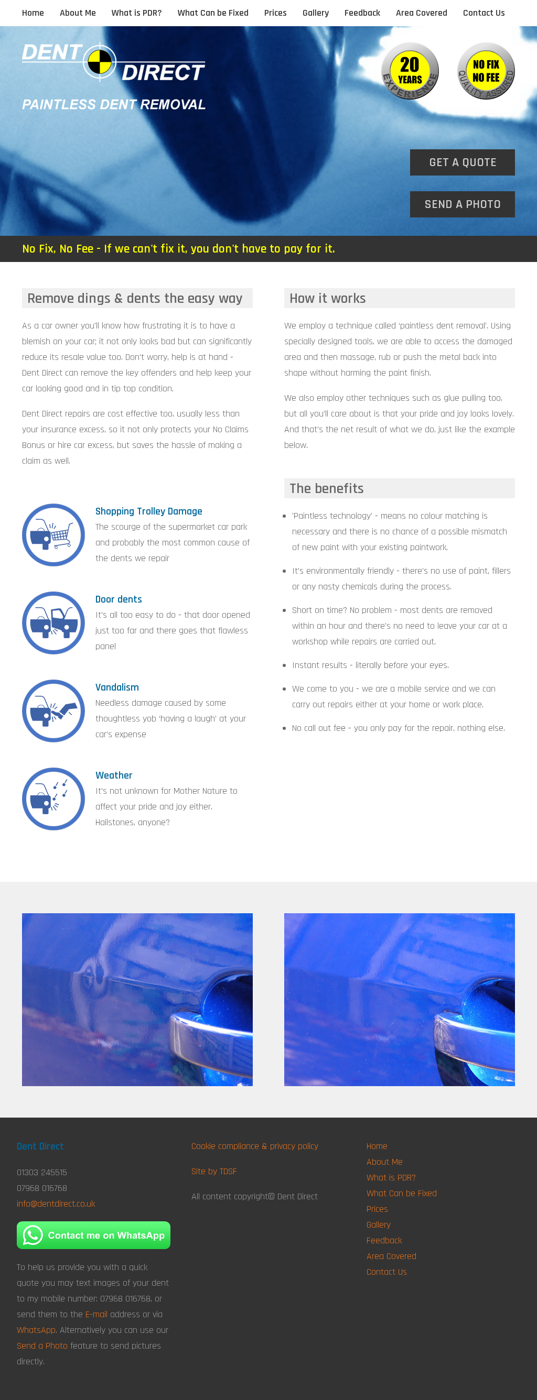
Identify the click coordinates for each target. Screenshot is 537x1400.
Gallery (316, 13)
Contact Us (484, 13)
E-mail (96, 1314)
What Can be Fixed (213, 13)
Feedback (362, 13)
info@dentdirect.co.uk (56, 1204)
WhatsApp (36, 1330)
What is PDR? (137, 13)
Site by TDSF (214, 1171)
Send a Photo (42, 1346)
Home (33, 13)
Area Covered (421, 13)
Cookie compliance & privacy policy (254, 1146)
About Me (78, 13)
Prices (275, 13)
